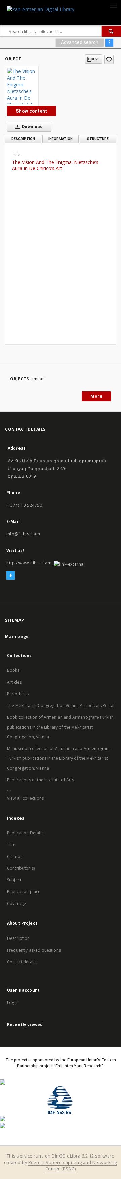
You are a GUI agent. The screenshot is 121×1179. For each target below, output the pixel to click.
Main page (17, 636)
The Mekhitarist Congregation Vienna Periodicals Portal (60, 705)
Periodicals (18, 694)
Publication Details (25, 833)
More (96, 396)
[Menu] (113, 5)
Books (13, 670)
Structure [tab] (98, 139)
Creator (14, 856)
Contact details (21, 962)
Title (11, 844)
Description (18, 938)
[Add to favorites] (109, 59)
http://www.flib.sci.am (28, 563)
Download (32, 126)
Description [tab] (23, 139)
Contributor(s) (21, 868)
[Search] (111, 31)
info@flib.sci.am (23, 534)
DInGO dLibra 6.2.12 (73, 1156)
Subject (14, 880)
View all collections (25, 798)
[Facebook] (10, 576)
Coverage (16, 903)
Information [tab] (60, 139)
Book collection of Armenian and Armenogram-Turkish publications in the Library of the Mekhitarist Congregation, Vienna (60, 727)
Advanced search (79, 42)
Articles (14, 682)
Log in (13, 1002)
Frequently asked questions (34, 950)
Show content (31, 111)
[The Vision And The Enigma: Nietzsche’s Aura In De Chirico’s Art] (22, 86)
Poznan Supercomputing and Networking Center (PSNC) (72, 1166)
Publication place (24, 891)
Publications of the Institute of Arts (40, 780)
